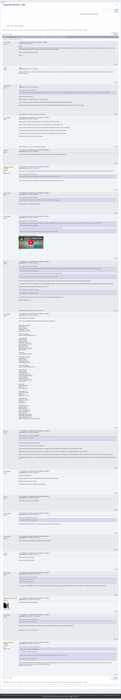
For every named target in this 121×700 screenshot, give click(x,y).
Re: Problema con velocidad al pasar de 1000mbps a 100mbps (34, 117)
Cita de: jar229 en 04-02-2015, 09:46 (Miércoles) (28, 619)
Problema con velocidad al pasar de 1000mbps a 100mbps (33, 42)
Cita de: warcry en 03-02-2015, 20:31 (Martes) (28, 517)
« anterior (112, 32)
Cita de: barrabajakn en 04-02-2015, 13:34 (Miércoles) (29, 646)
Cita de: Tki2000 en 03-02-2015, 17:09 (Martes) (28, 220)
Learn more (76, 696)
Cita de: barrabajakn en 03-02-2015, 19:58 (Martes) (29, 435)
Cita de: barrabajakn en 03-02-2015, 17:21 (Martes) (29, 289)
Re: (20, 67)
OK (71, 696)
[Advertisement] (60, 21)
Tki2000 (60, 30)
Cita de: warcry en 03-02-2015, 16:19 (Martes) (28, 197)
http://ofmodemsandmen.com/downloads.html (29, 630)
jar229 (57, 30)
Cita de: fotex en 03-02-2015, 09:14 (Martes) (27, 90)
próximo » (117, 32)
